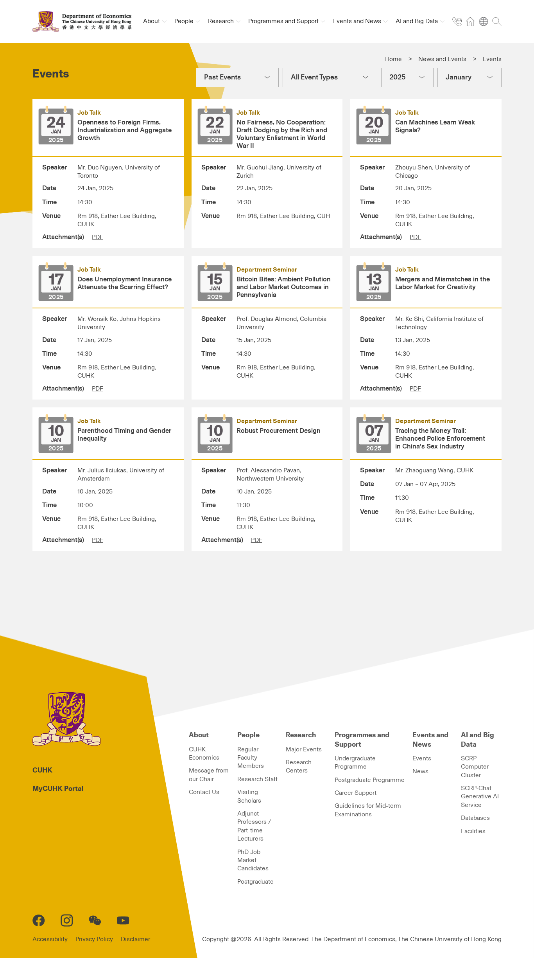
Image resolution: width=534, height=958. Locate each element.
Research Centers (299, 766)
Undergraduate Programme (355, 762)
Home (393, 59)
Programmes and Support (362, 740)
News (420, 771)
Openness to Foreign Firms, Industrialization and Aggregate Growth (124, 130)
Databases (475, 818)
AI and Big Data (477, 740)
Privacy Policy (94, 939)
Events (421, 758)
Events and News (430, 740)
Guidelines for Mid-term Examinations (368, 810)
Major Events (304, 749)
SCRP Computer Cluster (475, 766)
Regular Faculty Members (250, 757)
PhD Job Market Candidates (253, 860)
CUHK (42, 770)
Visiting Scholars (249, 796)
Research (301, 735)
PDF (97, 237)
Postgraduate (255, 882)
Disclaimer (135, 939)
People (248, 735)
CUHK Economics (204, 753)
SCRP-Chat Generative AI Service (480, 796)
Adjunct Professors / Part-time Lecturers (254, 826)
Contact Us (204, 792)
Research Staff (257, 779)
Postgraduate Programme (370, 780)
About (199, 735)
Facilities (473, 831)
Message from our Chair (209, 774)
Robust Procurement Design (279, 431)
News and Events (442, 59)
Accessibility (50, 939)
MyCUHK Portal (58, 788)
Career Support (355, 793)
